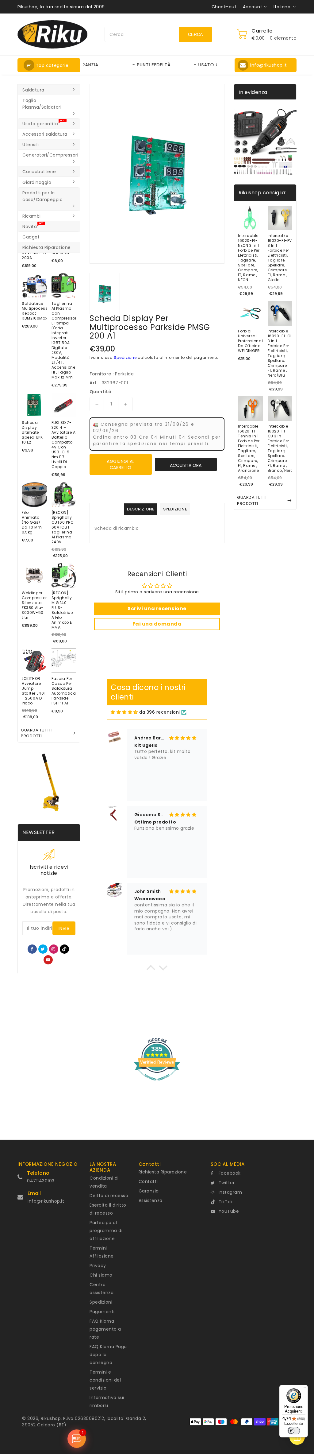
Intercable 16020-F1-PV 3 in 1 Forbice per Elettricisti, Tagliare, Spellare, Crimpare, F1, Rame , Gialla (280, 257)
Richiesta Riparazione (163, 1172)
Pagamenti (102, 1312)
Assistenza (151, 1200)
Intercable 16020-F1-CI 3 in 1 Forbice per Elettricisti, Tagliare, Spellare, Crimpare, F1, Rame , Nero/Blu (280, 353)
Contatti (148, 1181)
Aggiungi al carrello (121, 464)
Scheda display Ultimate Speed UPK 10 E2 (32, 432)
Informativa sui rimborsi (107, 1401)
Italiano (282, 7)
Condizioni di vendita (104, 1182)
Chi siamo (101, 1275)
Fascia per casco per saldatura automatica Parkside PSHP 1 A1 (64, 691)
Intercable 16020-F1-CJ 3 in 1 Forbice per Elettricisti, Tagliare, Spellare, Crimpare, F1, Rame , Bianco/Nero (280, 448)
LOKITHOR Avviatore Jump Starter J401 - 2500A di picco (33, 691)
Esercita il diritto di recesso (108, 1209)
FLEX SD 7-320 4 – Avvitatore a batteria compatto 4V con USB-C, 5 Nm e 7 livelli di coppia (64, 444)
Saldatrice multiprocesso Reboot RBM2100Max (34, 311)
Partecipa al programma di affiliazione (106, 1230)
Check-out (224, 7)
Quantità (100, 392)
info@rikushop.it (46, 1201)
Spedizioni (101, 1302)
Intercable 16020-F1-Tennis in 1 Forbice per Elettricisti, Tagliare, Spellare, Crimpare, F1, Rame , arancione (249, 448)
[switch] (294, 1430)
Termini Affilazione (102, 1252)
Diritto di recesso (109, 1195)
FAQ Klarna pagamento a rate (105, 1329)
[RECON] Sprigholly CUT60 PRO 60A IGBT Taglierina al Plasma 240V (63, 527)
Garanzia (149, 1191)
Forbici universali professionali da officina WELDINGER (250, 341)
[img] (124, 712)
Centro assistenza (101, 1288)
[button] (48, 65)
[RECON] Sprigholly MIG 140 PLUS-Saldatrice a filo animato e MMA (62, 610)
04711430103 (41, 1181)
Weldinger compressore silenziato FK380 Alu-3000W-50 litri (34, 605)
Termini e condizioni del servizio (105, 1380)
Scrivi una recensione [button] (157, 608)
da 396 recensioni (159, 712)
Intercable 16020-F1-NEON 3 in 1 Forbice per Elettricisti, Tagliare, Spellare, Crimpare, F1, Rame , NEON (249, 257)
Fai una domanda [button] (157, 623)
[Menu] (304, 1388)
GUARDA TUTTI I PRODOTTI (36, 733)
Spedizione (125, 357)
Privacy (98, 1265)
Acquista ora (185, 465)
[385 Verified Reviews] (157, 1084)
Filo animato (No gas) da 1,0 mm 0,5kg (32, 522)
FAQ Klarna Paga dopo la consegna (108, 1354)
